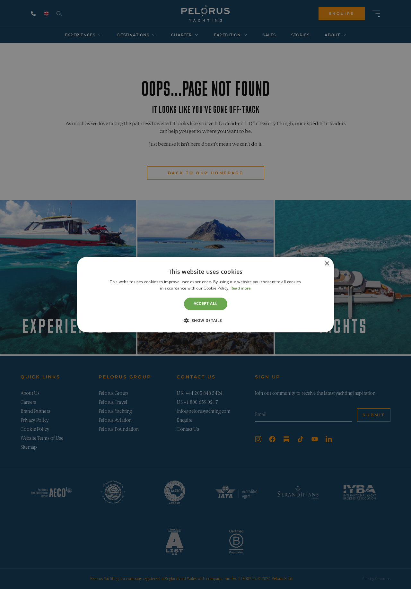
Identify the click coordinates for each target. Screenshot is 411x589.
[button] (205, 320)
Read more (241, 288)
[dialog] (205, 294)
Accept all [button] (206, 304)
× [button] (326, 263)
